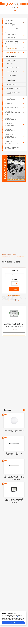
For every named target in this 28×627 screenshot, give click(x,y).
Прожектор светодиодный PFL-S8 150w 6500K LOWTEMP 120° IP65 (14, 500)
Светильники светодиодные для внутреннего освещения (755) (10, 23)
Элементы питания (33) (12, 107)
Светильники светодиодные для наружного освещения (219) (10, 35)
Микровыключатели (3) (13, 67)
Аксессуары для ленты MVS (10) (13, 93)
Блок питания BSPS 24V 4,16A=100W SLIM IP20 (14, 454)
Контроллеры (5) (11, 75)
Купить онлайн (14, 334)
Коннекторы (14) (11, 84)
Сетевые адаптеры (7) (13, 88)
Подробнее (14, 329)
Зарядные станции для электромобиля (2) (12, 147)
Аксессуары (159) (11, 56)
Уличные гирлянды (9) (12, 52)
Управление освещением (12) (10, 129)
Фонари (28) (8, 103)
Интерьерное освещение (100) (10, 98)
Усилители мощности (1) (11, 79)
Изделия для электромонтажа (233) (11, 142)
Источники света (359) (11, 29)
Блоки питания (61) (12, 71)
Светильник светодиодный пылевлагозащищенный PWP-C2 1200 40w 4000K (14, 477)
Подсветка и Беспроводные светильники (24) (10, 136)
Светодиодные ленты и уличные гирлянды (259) (12, 42)
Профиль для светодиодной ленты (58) (11, 61)
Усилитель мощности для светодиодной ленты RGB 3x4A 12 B (14, 323)
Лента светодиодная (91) (11, 47)
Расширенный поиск (14, 295)
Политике (19, 617)
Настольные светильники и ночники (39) (12, 112)
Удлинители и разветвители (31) (10, 118)
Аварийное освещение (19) (9, 124)
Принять (13, 622)
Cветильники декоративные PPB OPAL (14, 431)
